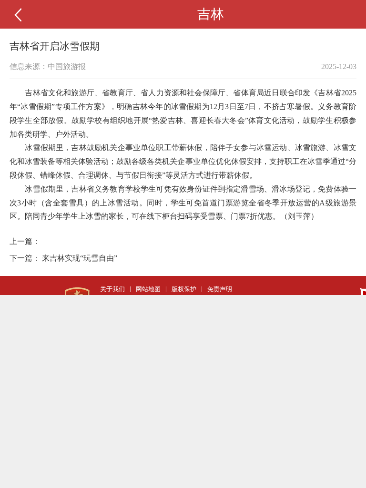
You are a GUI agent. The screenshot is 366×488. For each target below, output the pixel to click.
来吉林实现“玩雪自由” (79, 258)
